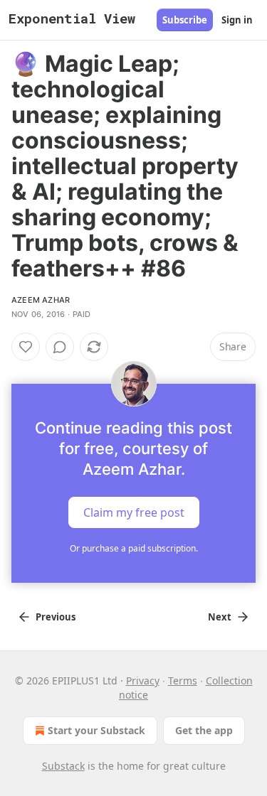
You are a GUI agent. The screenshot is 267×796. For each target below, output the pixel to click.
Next (219, 617)
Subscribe (184, 20)
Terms (182, 680)
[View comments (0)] (60, 347)
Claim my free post (133, 512)
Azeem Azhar (40, 300)
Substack (63, 766)
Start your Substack (96, 730)
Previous (55, 617)
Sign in (237, 20)
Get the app (204, 730)
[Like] (25, 347)
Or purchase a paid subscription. (134, 548)
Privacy (142, 680)
